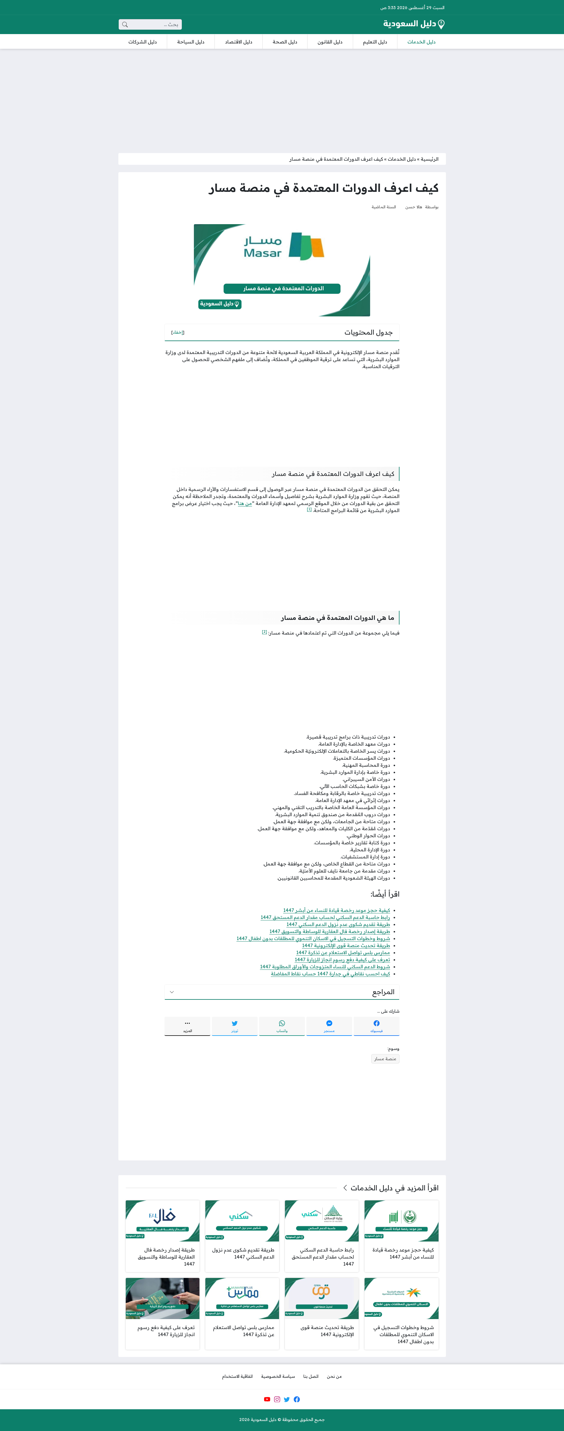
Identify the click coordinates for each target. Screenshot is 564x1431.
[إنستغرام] (277, 1399)
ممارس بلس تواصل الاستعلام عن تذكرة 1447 (343, 952)
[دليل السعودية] (414, 24)
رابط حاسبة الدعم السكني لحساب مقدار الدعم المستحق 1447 (325, 917)
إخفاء (178, 332)
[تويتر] (287, 1399)
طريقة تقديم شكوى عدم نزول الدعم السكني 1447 (338, 924)
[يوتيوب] (267, 1399)
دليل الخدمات (402, 159)
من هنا (245, 503)
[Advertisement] (282, 97)
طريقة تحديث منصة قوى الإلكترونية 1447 (346, 945)
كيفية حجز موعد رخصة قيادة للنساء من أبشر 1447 (336, 910)
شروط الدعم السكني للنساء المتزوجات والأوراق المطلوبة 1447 (325, 966)
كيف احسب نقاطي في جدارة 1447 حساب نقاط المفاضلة (330, 974)
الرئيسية (430, 159)
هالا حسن (413, 206)
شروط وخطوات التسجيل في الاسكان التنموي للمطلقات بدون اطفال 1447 (313, 938)
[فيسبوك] (297, 1399)
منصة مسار (385, 1058)
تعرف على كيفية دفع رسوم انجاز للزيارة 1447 (342, 959)
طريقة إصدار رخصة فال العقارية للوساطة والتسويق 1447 (329, 931)
